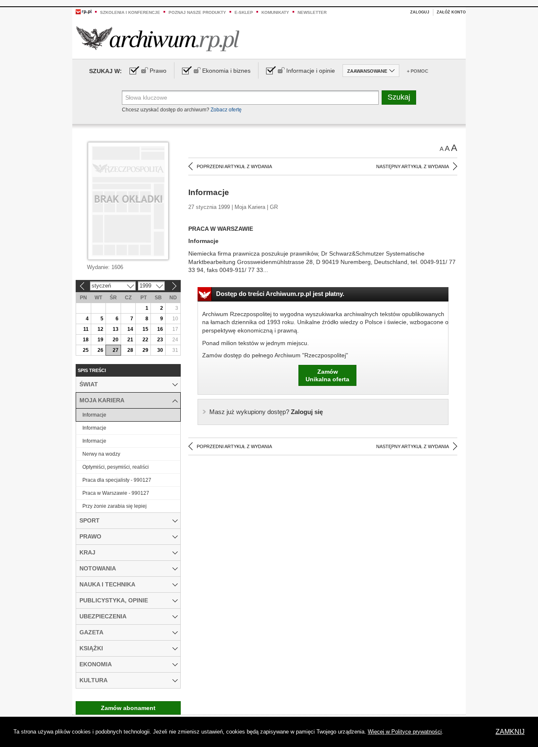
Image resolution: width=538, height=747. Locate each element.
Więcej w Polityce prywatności (405, 732)
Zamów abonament (128, 708)
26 (100, 350)
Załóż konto (451, 12)
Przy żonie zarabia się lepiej (114, 506)
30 (160, 350)
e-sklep (244, 12)
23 (160, 340)
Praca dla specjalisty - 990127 (116, 480)
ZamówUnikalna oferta (327, 375)
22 (145, 340)
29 (145, 350)
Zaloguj (419, 12)
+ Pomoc (417, 71)
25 (86, 350)
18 (86, 340)
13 (116, 329)
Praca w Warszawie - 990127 (115, 493)
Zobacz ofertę (226, 110)
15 (145, 329)
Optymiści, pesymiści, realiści (115, 467)
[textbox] (250, 97)
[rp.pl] (84, 11)
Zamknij (510, 731)
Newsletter (312, 12)
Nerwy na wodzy (101, 454)
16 (160, 329)
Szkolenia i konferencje (130, 12)
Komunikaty (275, 12)
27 (116, 350)
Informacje (94, 415)
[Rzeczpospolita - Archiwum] (157, 38)
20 (116, 340)
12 (100, 329)
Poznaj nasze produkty (197, 12)
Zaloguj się (266, 411)
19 (100, 340)
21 (130, 340)
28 (130, 350)
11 (86, 329)
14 (130, 329)
